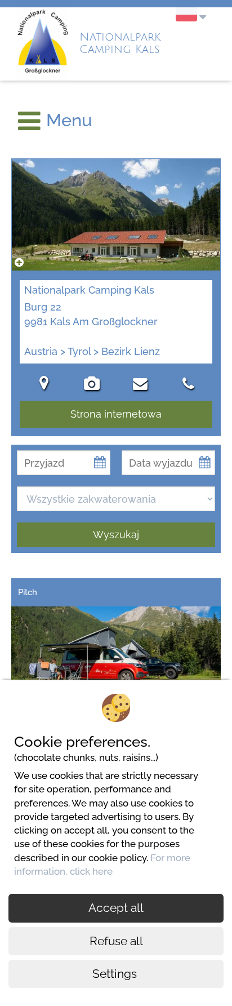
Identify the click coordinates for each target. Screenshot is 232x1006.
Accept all (116, 908)
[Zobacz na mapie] (44, 385)
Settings (116, 974)
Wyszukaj (116, 534)
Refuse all (116, 941)
